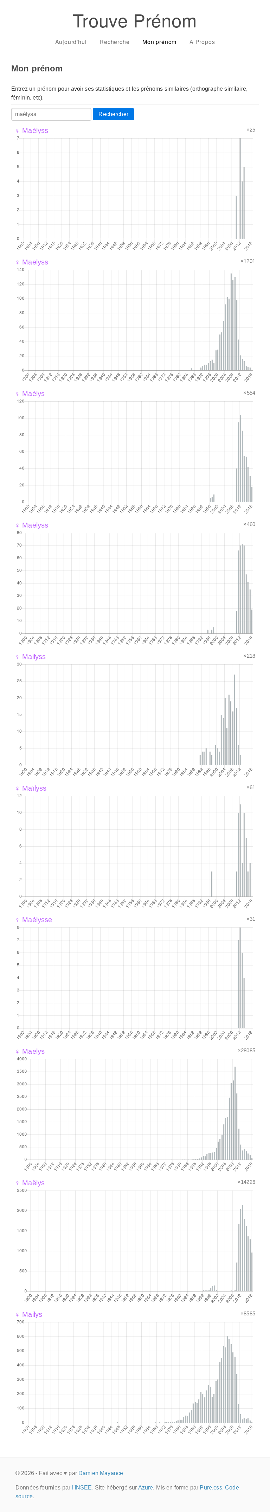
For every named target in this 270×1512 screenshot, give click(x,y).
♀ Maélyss (31, 130)
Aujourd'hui (71, 42)
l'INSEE (82, 1488)
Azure (145, 1488)
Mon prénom (159, 42)
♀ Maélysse (33, 920)
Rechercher (113, 114)
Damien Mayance (100, 1473)
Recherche (114, 42)
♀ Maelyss (31, 262)
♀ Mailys (28, 1314)
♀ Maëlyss (31, 525)
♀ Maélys (30, 393)
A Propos (202, 42)
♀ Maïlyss (30, 788)
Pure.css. (211, 1488)
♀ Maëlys (30, 1183)
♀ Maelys (30, 1051)
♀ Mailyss (30, 657)
